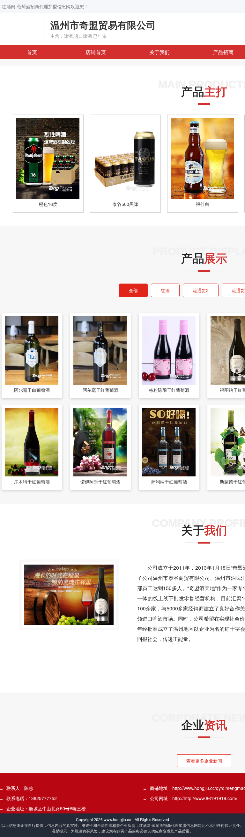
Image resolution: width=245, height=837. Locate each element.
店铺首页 (95, 52)
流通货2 (201, 290)
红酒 (165, 290)
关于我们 (159, 52)
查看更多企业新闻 (204, 760)
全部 (133, 290)
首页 (32, 52)
